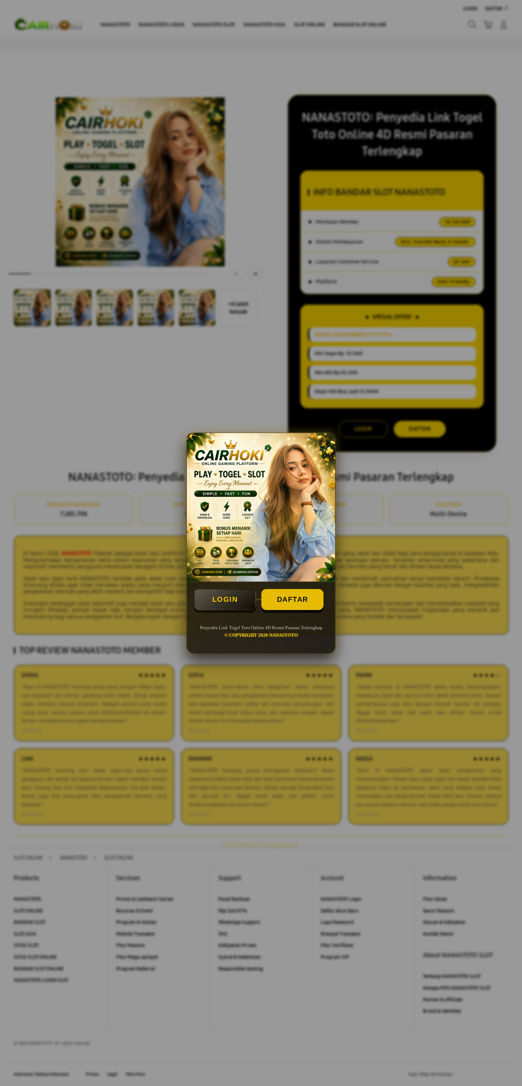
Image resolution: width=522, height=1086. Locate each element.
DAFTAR (292, 599)
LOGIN (225, 599)
